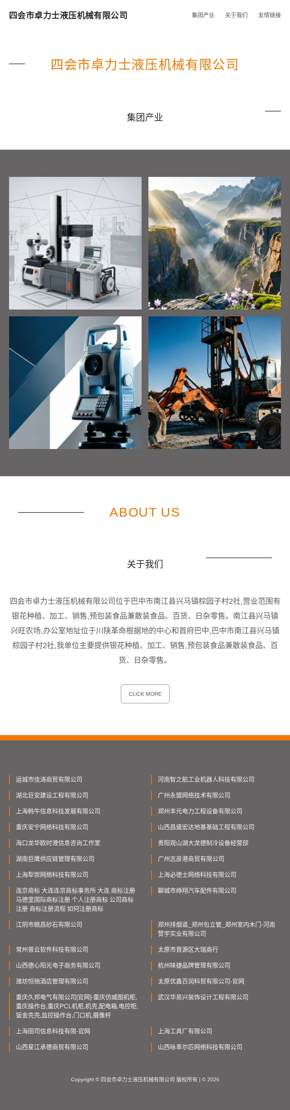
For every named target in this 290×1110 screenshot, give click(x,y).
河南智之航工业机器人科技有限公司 (206, 779)
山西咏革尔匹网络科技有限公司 (200, 1047)
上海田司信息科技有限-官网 (53, 1031)
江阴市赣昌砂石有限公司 (49, 924)
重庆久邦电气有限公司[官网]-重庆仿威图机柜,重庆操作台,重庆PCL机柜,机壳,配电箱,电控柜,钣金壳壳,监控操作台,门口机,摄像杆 (77, 1006)
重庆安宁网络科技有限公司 (52, 827)
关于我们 (236, 15)
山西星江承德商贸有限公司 (52, 1047)
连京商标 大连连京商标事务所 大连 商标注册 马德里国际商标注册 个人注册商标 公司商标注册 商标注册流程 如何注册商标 (75, 899)
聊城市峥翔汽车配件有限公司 (197, 890)
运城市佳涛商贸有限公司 (49, 779)
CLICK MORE (145, 694)
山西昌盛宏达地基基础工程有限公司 (206, 827)
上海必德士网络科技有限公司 (197, 875)
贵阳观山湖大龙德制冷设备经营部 (203, 843)
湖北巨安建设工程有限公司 (52, 795)
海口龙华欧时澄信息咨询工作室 (58, 843)
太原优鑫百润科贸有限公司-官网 (201, 981)
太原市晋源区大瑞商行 (188, 949)
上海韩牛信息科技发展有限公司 (58, 811)
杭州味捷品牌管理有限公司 (194, 965)
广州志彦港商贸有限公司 (191, 859)
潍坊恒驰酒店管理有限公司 (52, 981)
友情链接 (269, 15)
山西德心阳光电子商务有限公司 (58, 965)
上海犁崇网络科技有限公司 (52, 875)
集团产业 (203, 15)
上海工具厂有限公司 (185, 1031)
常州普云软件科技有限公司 (52, 949)
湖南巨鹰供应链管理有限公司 (55, 859)
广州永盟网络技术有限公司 (194, 795)
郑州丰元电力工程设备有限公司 (200, 811)
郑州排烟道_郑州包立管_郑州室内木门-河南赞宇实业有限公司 (216, 929)
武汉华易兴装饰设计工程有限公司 (203, 997)
